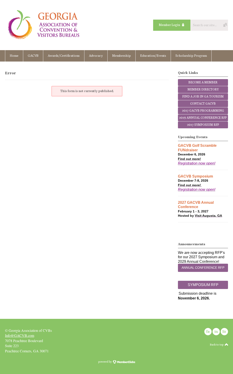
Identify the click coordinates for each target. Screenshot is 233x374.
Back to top (217, 344)
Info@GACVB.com (19, 335)
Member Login (169, 25)
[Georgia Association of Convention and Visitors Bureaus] (44, 40)
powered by (105, 362)
